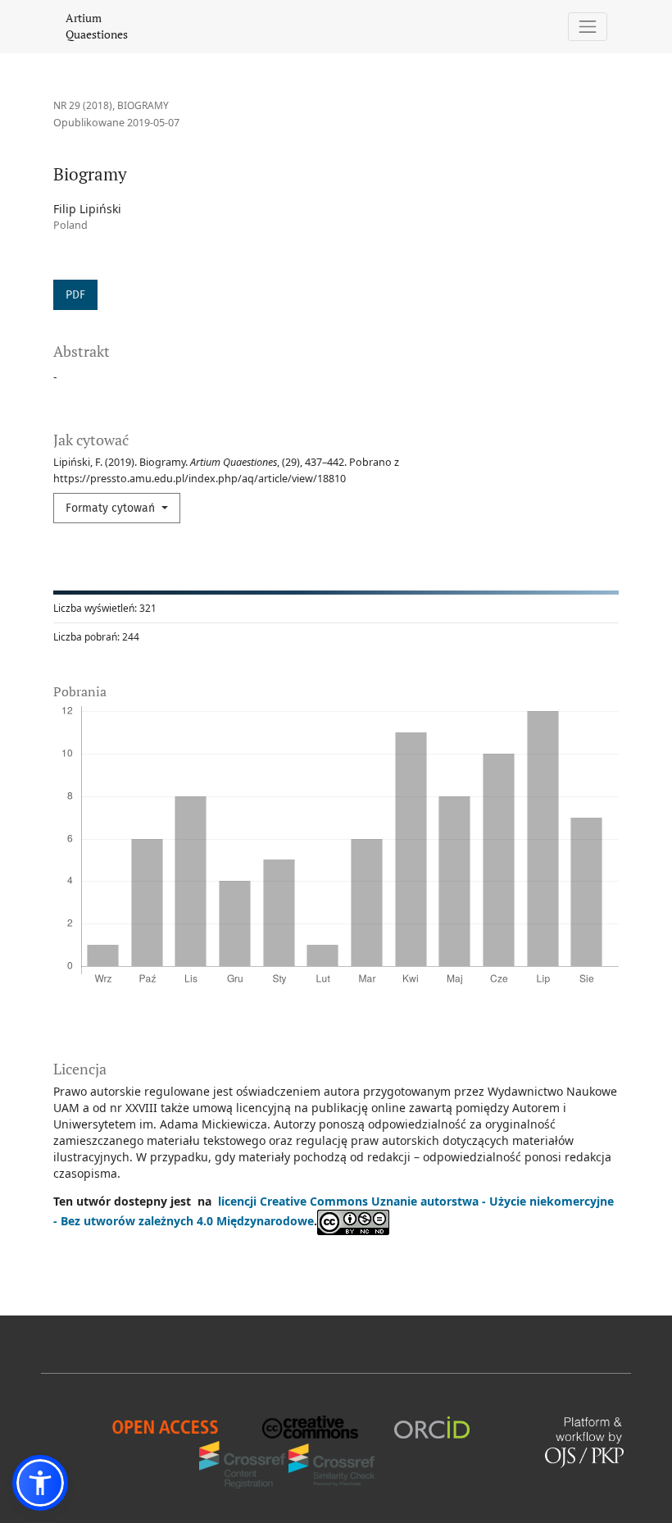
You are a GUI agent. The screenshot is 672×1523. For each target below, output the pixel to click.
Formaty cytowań (112, 508)
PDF (75, 295)
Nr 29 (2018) (82, 105)
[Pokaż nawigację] (588, 26)
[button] (40, 1483)
